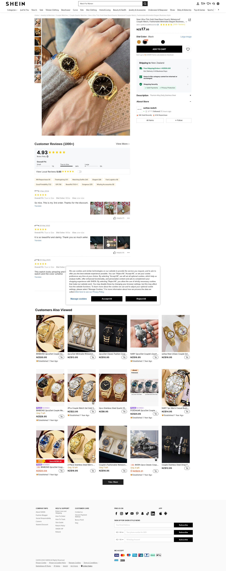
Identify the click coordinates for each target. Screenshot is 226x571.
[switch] (79, 171)
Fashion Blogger (42, 515)
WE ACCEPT (119, 551)
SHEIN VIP (59, 529)
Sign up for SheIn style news (127, 520)
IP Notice (57, 566)
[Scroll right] (218, 9)
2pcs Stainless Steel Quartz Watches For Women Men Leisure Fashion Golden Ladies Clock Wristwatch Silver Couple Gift (113, 408)
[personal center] (197, 3)
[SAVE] (187, 49)
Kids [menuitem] (82, 10)
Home (37, 15)
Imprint (65, 566)
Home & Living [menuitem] (105, 10)
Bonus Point (79, 520)
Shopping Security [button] (151, 84)
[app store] (160, 515)
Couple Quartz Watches (78, 15)
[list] (135, 513)
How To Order (60, 516)
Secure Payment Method (81, 516)
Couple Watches (62, 15)
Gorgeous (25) (87, 184)
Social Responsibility (43, 518)
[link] (203, 3)
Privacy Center (41, 563)
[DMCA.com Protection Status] (122, 560)
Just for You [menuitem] (24, 10)
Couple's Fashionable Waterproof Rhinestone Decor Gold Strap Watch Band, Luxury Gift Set (113, 465)
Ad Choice (74, 566)
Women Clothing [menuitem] (52, 10)
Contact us (79, 512)
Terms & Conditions (90, 563)
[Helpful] (114, 218)
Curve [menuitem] (75, 10)
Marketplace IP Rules (43, 566)
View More (113, 482)
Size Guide (59, 522)
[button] (213, 3)
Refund (58, 532)
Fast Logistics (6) (112, 180)
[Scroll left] (215, 9)
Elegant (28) (96, 180)
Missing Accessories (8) (105, 184)
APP (160, 508)
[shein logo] (15, 3)
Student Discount (42, 525)
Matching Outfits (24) (80, 180)
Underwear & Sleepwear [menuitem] (158, 10)
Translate (38, 206)
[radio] (139, 42)
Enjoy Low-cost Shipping (60, 512)
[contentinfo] (153, 555)
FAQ (76, 523)
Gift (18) (58, 184)
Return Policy (60, 526)
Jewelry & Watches (47, 15)
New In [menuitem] (34, 10)
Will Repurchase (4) (43, 180)
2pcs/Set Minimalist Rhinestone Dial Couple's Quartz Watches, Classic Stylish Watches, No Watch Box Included (82, 354)
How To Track (60, 519)
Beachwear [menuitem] (65, 10)
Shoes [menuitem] (172, 10)
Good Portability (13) (43, 184)
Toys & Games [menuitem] (199, 10)
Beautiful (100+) (72, 184)
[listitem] (50, 340)
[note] (47, 361)
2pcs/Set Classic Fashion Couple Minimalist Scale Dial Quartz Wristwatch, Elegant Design (113, 354)
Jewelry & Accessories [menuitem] (137, 10)
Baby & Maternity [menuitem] (184, 10)
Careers (39, 521)
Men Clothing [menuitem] (91, 10)
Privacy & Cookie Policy (57, 563)
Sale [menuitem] (41, 10)
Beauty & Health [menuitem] (119, 10)
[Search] (145, 3)
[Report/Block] (128, 218)
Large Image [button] (186, 37)
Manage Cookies (75, 563)
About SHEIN (40, 512)
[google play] (165, 515)
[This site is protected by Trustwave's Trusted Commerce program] (116, 560)
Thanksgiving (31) (61, 180)
